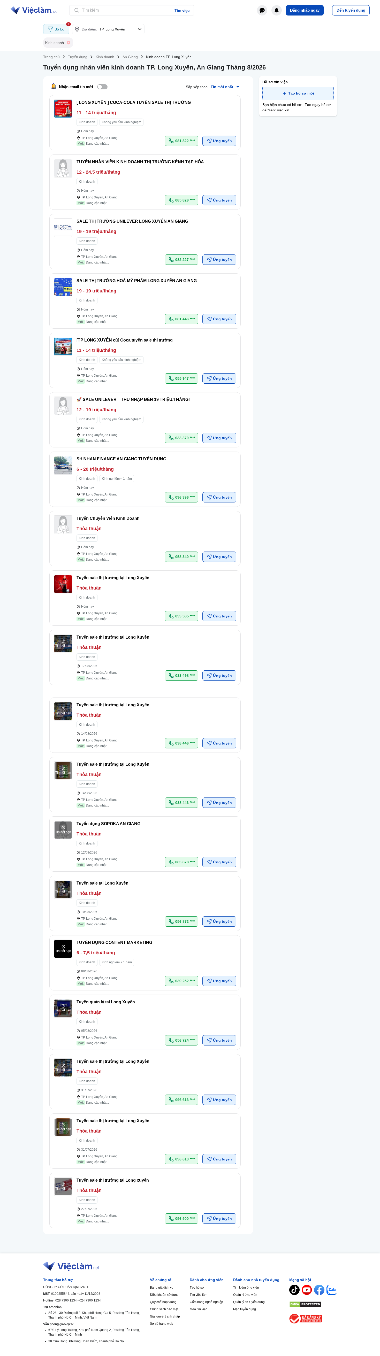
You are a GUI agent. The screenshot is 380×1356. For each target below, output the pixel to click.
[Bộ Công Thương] (313, 1319)
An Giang (130, 57)
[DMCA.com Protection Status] (313, 1304)
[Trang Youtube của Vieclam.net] (307, 1290)
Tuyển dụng (77, 57)
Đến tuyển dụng (351, 10)
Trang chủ (51, 57)
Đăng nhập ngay (305, 10)
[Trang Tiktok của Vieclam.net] (294, 1290)
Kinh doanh (105, 57)
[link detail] (145, 122)
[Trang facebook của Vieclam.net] (319, 1290)
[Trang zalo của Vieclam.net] (331, 1290)
